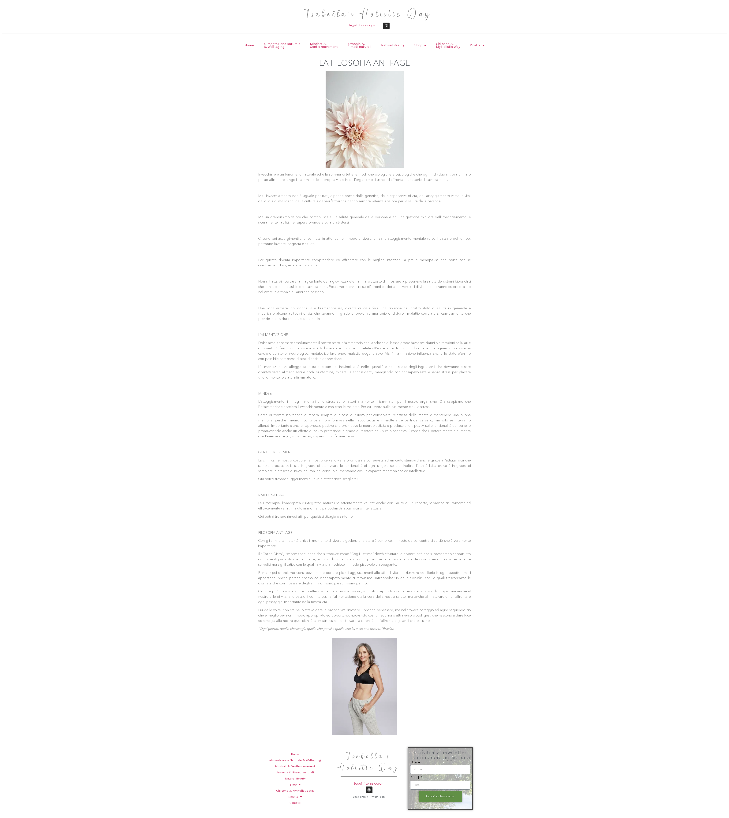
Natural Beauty (392, 45)
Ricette (475, 45)
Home (249, 45)
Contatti (295, 803)
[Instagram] (386, 26)
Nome (415, 762)
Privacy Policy (378, 796)
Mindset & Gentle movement (324, 45)
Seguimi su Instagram (364, 25)
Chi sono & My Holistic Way (448, 45)
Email (415, 777)
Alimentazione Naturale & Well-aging (282, 45)
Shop (418, 45)
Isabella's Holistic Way (368, 14)
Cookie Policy (360, 796)
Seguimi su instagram (369, 783)
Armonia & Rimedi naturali (359, 45)
